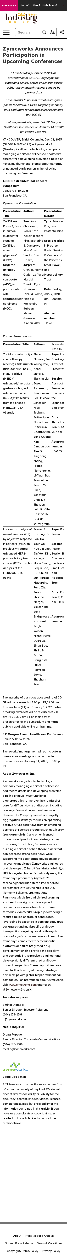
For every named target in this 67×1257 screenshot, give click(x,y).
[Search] (44, 32)
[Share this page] (61, 32)
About (17, 1235)
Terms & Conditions (49, 1243)
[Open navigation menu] (6, 32)
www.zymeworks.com (23, 984)
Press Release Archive (39, 1235)
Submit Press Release (19, 1243)
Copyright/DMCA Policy (22, 1251)
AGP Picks (9, 5)
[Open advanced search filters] (52, 32)
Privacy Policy (51, 1251)
